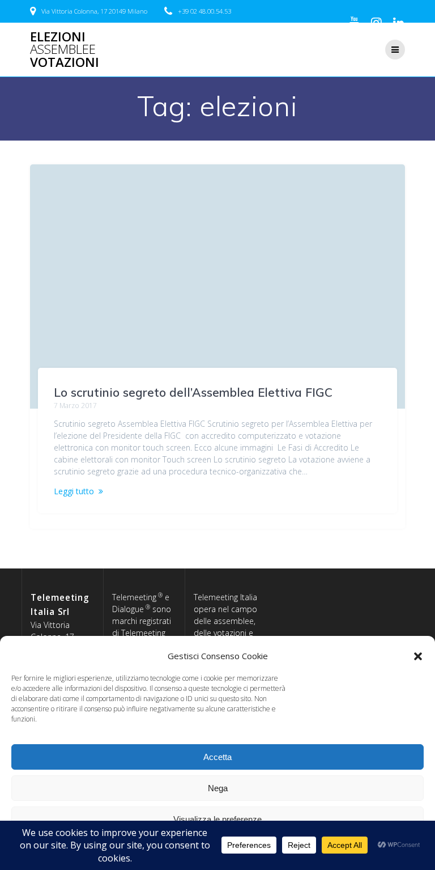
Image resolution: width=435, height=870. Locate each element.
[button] (418, 656)
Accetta (217, 757)
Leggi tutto (74, 491)
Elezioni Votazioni (64, 50)
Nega (218, 788)
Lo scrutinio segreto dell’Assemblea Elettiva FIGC (193, 392)
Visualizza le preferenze (217, 819)
